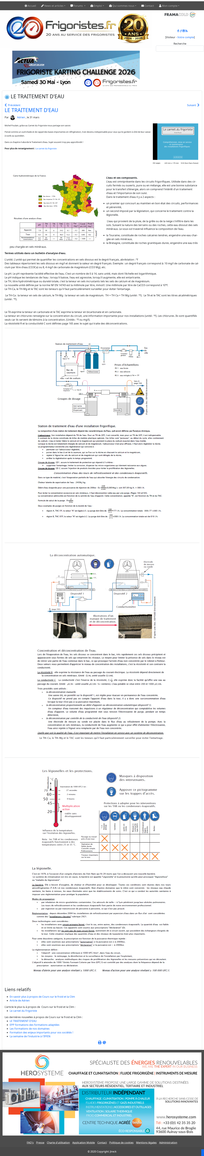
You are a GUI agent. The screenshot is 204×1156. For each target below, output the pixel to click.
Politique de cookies (121, 1142)
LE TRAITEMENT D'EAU (31, 110)
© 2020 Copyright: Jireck (102, 1151)
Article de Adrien (20, 1000)
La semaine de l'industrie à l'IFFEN (30, 1036)
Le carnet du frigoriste (46, 148)
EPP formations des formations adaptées (34, 1025)
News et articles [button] (53, 6)
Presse (40, 1142)
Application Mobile (83, 1142)
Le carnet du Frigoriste (23, 1010)
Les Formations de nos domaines (30, 1028)
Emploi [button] (97, 6)
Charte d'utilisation (58, 1142)
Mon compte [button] (169, 6)
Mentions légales (146, 1142)
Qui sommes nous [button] (123, 6)
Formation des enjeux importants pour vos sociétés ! (41, 1032)
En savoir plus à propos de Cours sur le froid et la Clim (42, 996)
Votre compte (185, 37)
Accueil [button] (31, 6)
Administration (168, 1142)
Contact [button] (149, 6)
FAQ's (30, 1142)
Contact (102, 1142)
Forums (78, 6)
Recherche (180, 43)
